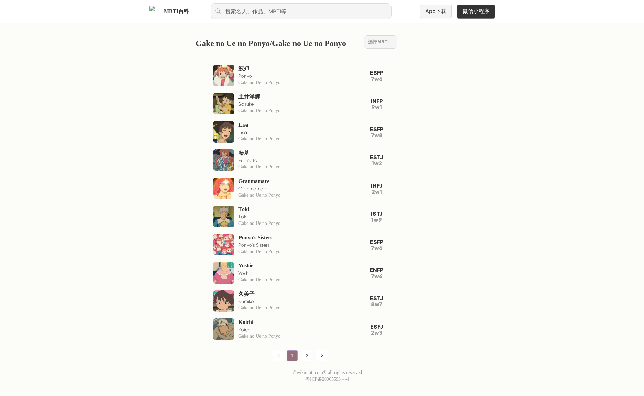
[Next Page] (321, 355)
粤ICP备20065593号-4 (327, 379)
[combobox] (301, 11)
